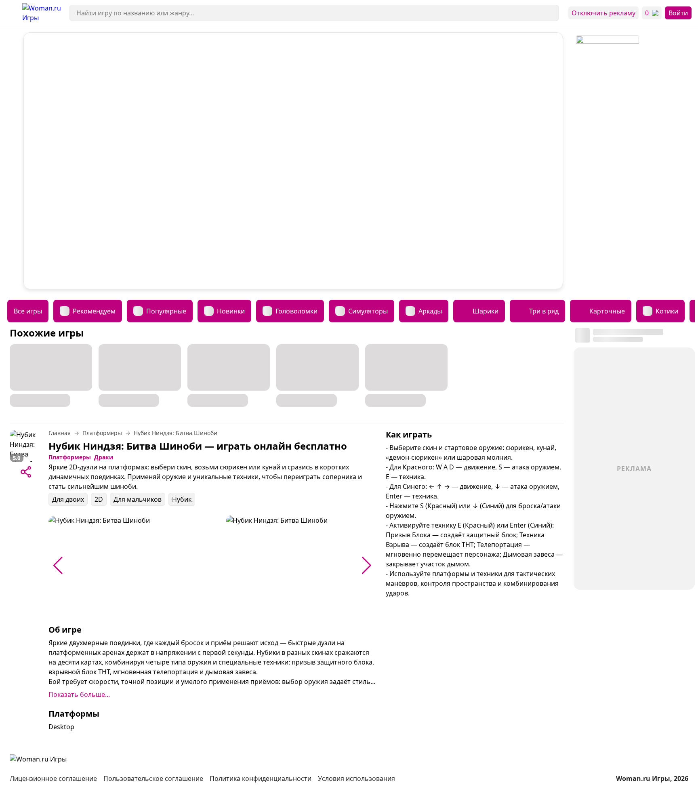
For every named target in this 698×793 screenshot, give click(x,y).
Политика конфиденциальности (260, 778)
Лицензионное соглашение (53, 778)
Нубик (181, 499)
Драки (103, 457)
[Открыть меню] (11, 13)
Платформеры (69, 457)
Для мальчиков (138, 499)
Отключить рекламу (603, 12)
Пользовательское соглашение (153, 778)
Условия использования (356, 778)
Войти (678, 12)
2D (99, 499)
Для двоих (68, 499)
